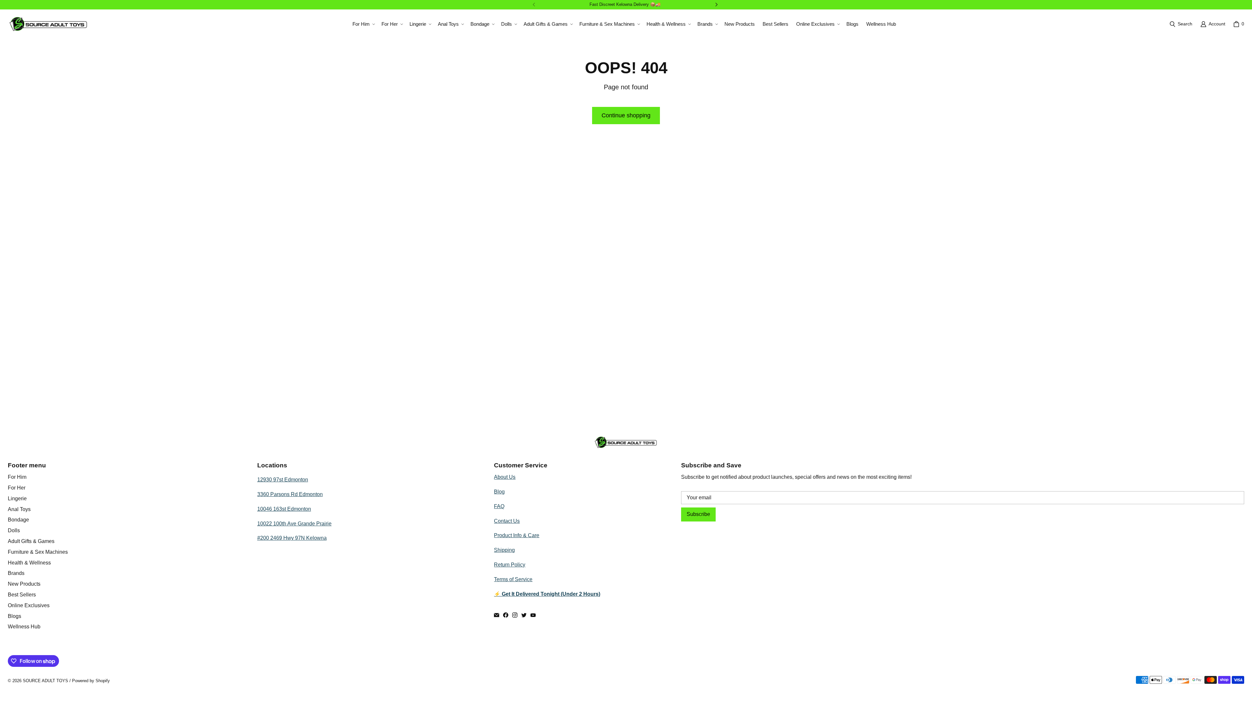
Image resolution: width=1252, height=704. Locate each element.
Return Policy (509, 564)
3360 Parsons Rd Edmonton (290, 494)
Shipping (504, 550)
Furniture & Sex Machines (38, 552)
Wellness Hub (24, 626)
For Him (17, 477)
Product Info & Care (516, 535)
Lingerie (17, 498)
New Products (24, 584)
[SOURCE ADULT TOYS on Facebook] (505, 615)
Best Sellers (22, 594)
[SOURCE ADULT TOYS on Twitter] (524, 615)
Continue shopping (626, 115)
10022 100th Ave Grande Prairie (294, 523)
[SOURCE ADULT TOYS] (48, 24)
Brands (16, 573)
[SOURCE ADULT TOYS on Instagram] (514, 615)
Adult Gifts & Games (31, 541)
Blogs (14, 616)
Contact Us (507, 521)
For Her (16, 488)
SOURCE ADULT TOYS (45, 680)
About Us (504, 477)
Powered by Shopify (91, 680)
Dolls (14, 530)
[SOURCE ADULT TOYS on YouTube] (533, 615)
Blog (499, 491)
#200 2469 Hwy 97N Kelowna (292, 538)
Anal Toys (19, 509)
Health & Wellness (29, 562)
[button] (363, 24)
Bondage (18, 519)
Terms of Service (513, 579)
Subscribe (698, 514)
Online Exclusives (29, 605)
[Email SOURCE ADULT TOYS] (496, 615)
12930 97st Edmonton (282, 479)
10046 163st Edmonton (284, 509)
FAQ (499, 506)
